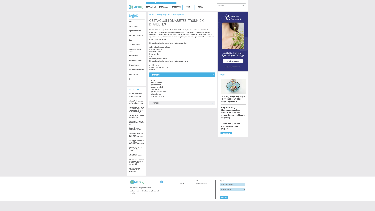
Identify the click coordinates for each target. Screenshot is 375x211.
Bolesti (151, 15)
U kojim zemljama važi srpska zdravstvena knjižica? (230, 126)
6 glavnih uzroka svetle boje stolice (135, 128)
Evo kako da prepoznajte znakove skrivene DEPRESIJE (136, 102)
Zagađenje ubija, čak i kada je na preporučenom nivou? (136, 135)
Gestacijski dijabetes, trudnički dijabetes (170, 15)
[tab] (182, 74)
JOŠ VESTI (226, 133)
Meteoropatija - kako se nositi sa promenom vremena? (136, 142)
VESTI (188, 7)
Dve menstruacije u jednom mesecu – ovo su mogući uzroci (136, 95)
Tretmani (154, 103)
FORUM (200, 7)
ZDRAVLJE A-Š (151, 7)
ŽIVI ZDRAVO (176, 7)
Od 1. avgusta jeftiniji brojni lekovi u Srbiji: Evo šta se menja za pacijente (233, 99)
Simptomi (155, 75)
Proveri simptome (161, 3)
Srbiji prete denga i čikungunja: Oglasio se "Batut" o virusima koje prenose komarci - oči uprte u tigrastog (233, 112)
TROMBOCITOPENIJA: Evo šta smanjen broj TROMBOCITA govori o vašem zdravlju (137, 109)
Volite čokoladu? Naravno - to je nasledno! (134, 170)
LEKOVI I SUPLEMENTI (163, 7)
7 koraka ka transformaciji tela (135, 155)
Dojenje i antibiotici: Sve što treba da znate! (136, 149)
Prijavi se (224, 197)
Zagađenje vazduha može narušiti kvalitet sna (136, 122)
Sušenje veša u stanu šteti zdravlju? (136, 116)
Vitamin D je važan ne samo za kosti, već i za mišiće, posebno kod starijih (136, 162)
